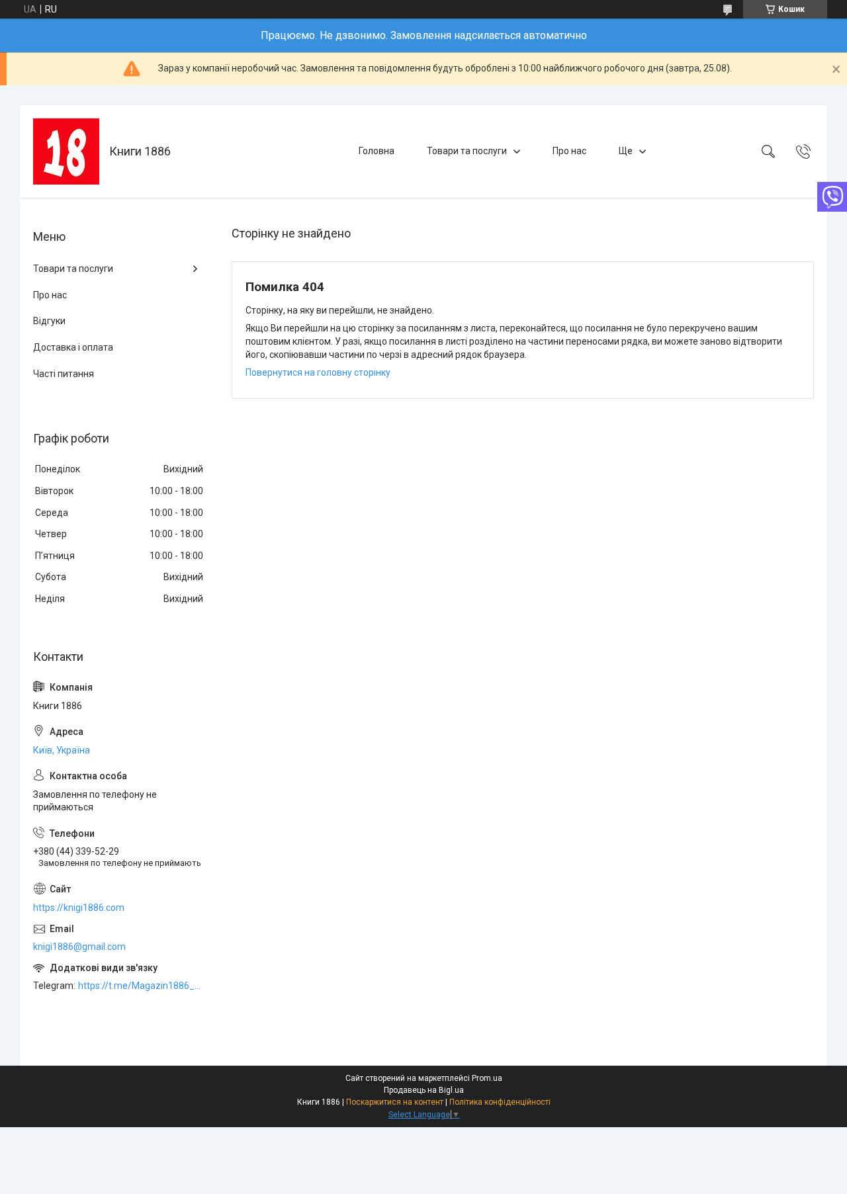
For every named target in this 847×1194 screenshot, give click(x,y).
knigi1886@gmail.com (79, 946)
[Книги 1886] (66, 151)
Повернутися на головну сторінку (317, 372)
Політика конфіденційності (500, 1102)
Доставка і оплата (73, 347)
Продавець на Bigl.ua (424, 1090)
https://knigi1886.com (78, 907)
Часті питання (63, 373)
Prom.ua (487, 1078)
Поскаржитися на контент (394, 1102)
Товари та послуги (467, 151)
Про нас (569, 151)
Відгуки (49, 321)
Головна (376, 151)
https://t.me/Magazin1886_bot (141, 985)
